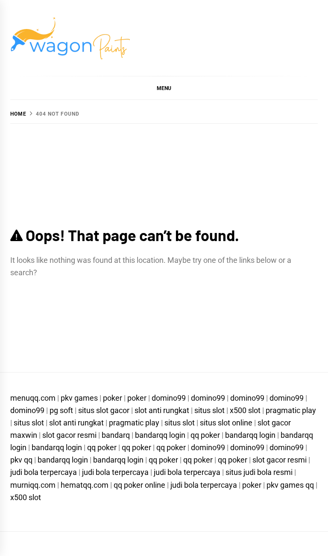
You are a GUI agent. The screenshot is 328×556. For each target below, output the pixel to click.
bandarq (116, 435)
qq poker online (139, 484)
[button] (164, 88)
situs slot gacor (103, 410)
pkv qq (21, 459)
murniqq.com (33, 484)
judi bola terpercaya (43, 472)
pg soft (61, 410)
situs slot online (226, 422)
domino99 (169, 397)
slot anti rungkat (162, 410)
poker (112, 397)
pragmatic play (291, 410)
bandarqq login (160, 435)
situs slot (209, 410)
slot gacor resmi (69, 435)
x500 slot (245, 410)
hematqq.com (84, 484)
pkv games (79, 397)
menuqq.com (33, 397)
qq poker (205, 435)
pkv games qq (290, 484)
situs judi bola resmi (259, 472)
